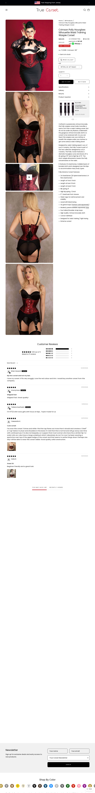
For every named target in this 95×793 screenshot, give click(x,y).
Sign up (68, 764)
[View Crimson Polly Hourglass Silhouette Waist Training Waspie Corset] (29, 177)
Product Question (65, 97)
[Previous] (6, 3)
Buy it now (82, 82)
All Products (69, 21)
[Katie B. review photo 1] (11, 473)
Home (61, 21)
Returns (61, 94)
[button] (84, 10)
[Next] (89, 3)
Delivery (61, 90)
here (87, 207)
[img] (86, 39)
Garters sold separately (80, 205)
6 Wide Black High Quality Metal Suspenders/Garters (81, 106)
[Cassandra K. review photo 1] (11, 446)
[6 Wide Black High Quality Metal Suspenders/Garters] (67, 108)
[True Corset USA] (47, 10)
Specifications (63, 87)
